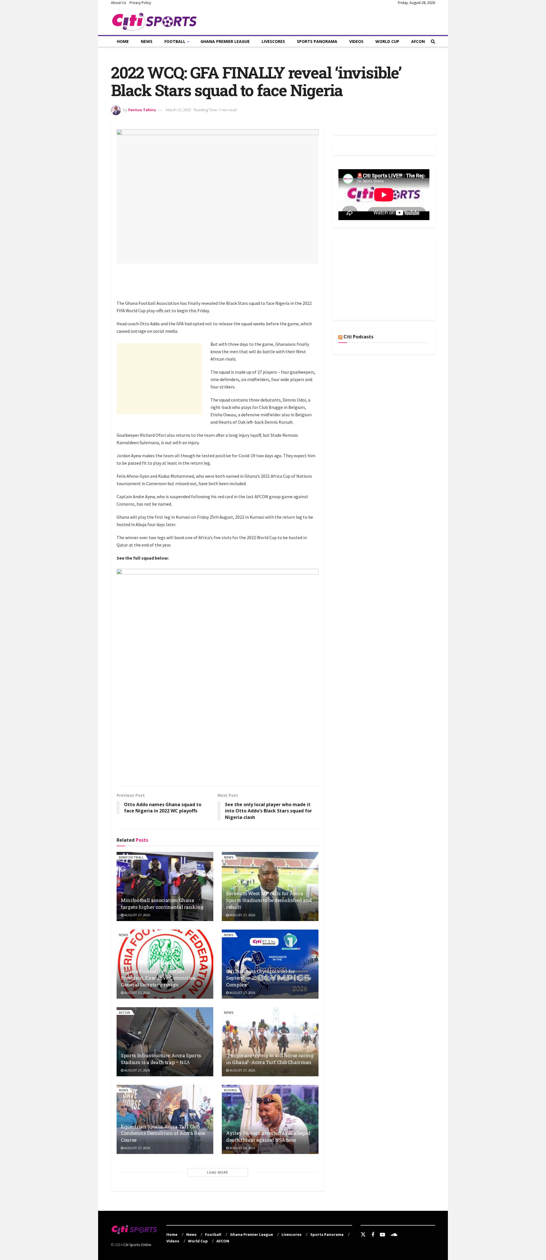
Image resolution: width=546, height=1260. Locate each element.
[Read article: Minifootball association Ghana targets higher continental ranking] (165, 886)
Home (123, 41)
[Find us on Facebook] (372, 1235)
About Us (118, 2)
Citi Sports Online (137, 1244)
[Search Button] (433, 41)
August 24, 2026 (242, 1148)
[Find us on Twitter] (363, 1234)
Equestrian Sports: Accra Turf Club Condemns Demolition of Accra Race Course (163, 1133)
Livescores (273, 41)
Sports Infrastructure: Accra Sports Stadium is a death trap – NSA (161, 1058)
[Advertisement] (220, 285)
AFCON (418, 41)
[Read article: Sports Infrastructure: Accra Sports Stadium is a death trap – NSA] (165, 1041)
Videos (356, 41)
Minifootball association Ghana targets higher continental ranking (162, 903)
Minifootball (131, 857)
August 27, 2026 (136, 915)
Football (174, 41)
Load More (217, 1172)
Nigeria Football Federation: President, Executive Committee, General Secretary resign (158, 978)
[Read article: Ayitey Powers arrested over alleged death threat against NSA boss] (270, 1119)
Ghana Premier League (225, 41)
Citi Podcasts (358, 337)
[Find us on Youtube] (382, 1235)
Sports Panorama (317, 41)
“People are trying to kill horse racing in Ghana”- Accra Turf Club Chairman (270, 1058)
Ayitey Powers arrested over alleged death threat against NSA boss (268, 1136)
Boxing (230, 1090)
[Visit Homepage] (154, 20)
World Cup (387, 41)
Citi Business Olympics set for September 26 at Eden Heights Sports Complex (268, 978)
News (146, 41)
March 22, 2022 (178, 109)
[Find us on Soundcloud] (394, 1235)
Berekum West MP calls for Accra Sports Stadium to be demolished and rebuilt (269, 900)
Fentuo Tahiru (142, 109)
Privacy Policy (140, 2)
